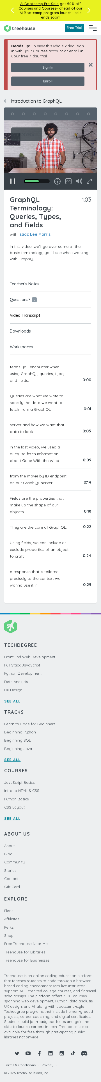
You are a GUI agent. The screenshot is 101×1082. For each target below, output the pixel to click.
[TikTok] (73, 1053)
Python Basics (16, 799)
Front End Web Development (29, 657)
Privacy (48, 1065)
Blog (8, 854)
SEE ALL (12, 701)
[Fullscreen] (89, 181)
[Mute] (79, 181)
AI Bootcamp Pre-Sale (39, 3)
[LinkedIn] (50, 1053)
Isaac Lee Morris (34, 234)
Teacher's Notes (24, 283)
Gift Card (12, 887)
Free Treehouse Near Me (26, 943)
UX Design (13, 690)
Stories (10, 870)
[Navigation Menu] (93, 28)
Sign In (47, 67)
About (9, 845)
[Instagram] (62, 1053)
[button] (12, 10)
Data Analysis (16, 681)
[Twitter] (17, 1053)
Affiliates (11, 919)
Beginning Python (20, 732)
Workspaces (21, 346)
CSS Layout (14, 807)
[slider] (37, 181)
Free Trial (74, 28)
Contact (11, 878)
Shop (8, 935)
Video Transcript (25, 315)
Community (14, 862)
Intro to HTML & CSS (21, 790)
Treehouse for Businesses (26, 960)
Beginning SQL (17, 740)
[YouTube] (28, 1053)
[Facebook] (39, 1053)
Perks (8, 927)
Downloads (20, 331)
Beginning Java (18, 748)
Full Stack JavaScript (22, 665)
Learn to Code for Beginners (29, 724)
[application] (50, 155)
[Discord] (84, 1053)
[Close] (88, 64)
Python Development (23, 673)
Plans (8, 910)
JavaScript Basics (19, 782)
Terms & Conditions (20, 1065)
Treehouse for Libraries (24, 952)
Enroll (47, 81)
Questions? (22, 299)
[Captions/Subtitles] (68, 181)
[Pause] (12, 181)
